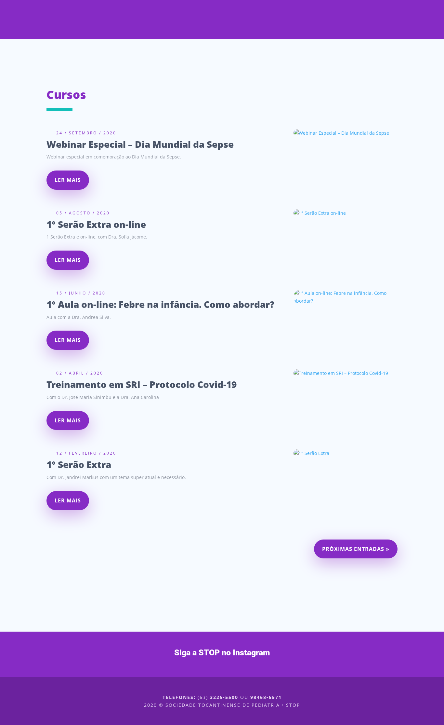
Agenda (250, 35)
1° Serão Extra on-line (96, 224)
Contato (306, 35)
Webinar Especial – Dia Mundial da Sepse (140, 144)
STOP (161, 35)
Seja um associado (355, 35)
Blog (277, 35)
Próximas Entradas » (355, 549)
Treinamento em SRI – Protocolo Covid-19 (141, 384)
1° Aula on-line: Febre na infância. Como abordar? (160, 304)
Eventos (218, 35)
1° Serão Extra (78, 464)
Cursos (187, 35)
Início (137, 35)
